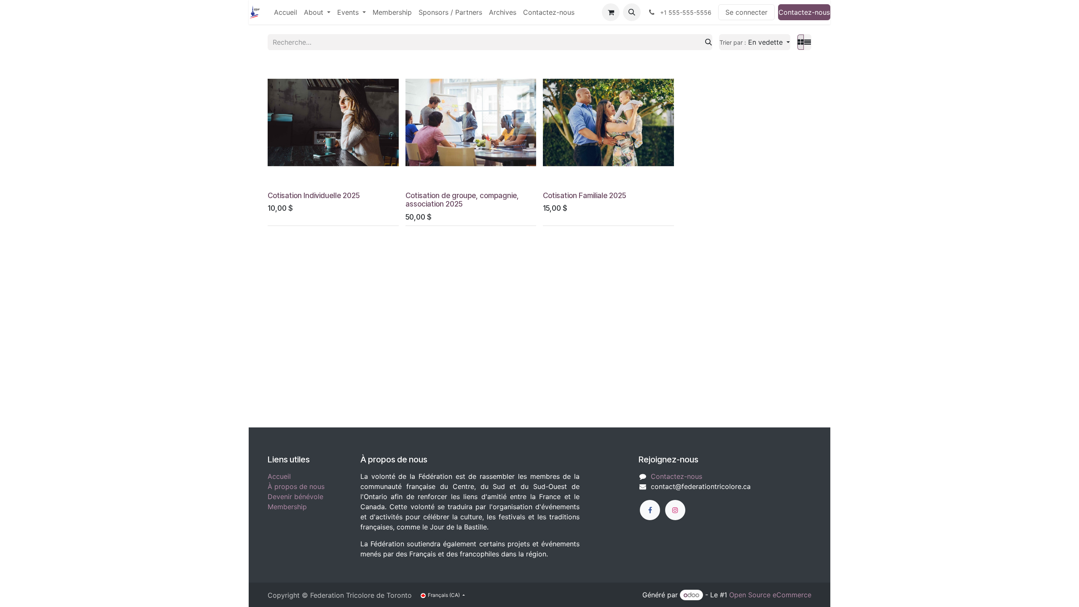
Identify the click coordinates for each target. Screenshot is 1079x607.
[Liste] (807, 42)
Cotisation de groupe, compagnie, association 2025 (462, 200)
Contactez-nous (804, 12)
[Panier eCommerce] (611, 12)
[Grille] (800, 42)
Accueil (279, 476)
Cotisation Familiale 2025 (584, 195)
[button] (632, 12)
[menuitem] (286, 12)
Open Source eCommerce (770, 595)
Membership (287, 506)
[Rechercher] (708, 42)
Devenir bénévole (295, 496)
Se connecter (746, 12)
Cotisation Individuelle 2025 (314, 195)
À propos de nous (296, 486)
